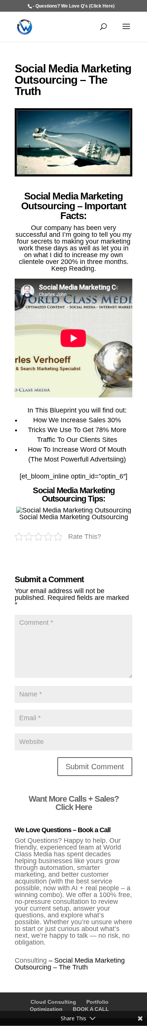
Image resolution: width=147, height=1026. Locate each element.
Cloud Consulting (53, 1002)
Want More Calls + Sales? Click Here (74, 803)
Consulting (31, 960)
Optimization (46, 1009)
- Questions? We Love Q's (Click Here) (74, 6)
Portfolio (97, 1002)
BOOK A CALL (91, 1009)
